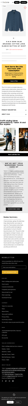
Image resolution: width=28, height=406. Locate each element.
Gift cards (4, 335)
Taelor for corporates (7, 306)
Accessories (5, 337)
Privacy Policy (5, 316)
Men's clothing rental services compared (12, 346)
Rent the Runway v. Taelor (8, 357)
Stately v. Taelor (6, 349)
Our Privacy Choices (7, 319)
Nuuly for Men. (19, 374)
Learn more (12, 399)
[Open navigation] (1, 2)
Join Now (24, 2)
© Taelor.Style (14, 387)
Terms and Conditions (7, 314)
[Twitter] (5, 381)
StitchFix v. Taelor (6, 351)
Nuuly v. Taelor (5, 359)
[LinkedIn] (13, 381)
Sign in (17, 2)
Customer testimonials (7, 286)
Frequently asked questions (9, 289)
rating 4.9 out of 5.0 (12, 376)
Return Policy (5, 311)
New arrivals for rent (7, 292)
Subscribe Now (14, 209)
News (3, 308)
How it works (5, 284)
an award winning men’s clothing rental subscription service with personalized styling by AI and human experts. (14, 370)
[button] (25, 7)
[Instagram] (9, 381)
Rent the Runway (9, 374)
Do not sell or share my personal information (13, 322)
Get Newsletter (10, 272)
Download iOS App (7, 297)
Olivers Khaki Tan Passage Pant (14, 101)
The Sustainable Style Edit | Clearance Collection (11, 331)
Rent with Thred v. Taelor (8, 354)
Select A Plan (14, 81)
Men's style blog (6, 295)
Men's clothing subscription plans (10, 281)
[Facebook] (2, 381)
